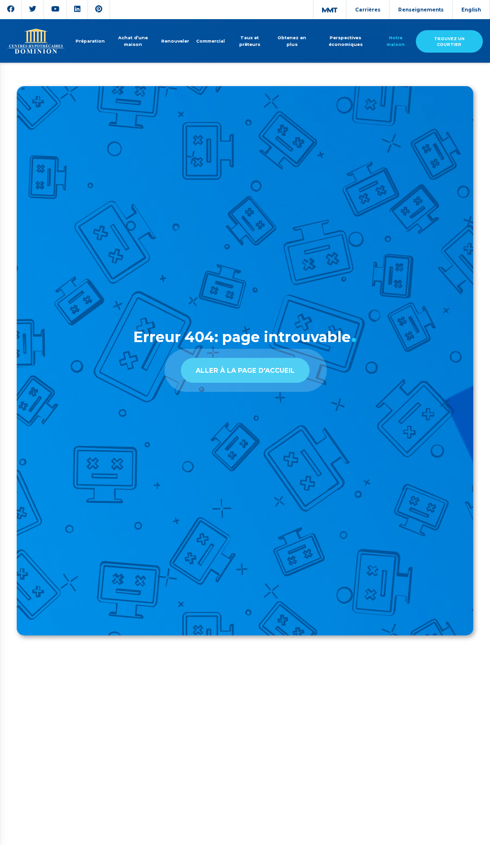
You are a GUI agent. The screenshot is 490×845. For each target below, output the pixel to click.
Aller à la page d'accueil (245, 370)
